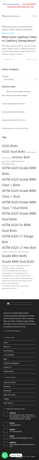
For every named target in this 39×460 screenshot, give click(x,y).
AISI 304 (28, 152)
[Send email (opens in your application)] (32, 9)
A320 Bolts (10, 146)
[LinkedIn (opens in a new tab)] (18, 9)
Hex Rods (27, 265)
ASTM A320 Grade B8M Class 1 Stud (19, 194)
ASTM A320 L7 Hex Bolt (19, 247)
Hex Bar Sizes (20, 265)
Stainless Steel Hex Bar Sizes (10, 281)
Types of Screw (24, 286)
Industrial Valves (10, 382)
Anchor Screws (6, 161)
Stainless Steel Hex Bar (26, 278)
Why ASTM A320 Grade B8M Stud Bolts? (14, 95)
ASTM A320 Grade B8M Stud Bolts (19, 216)
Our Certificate (9, 355)
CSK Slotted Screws (23, 252)
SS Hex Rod (5, 278)
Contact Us (7, 367)
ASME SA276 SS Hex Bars (18, 161)
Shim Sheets (8, 403)
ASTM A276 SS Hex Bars (8, 164)
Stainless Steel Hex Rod (24, 281)
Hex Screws (5, 268)
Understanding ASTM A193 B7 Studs (13, 104)
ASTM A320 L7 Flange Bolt (17, 239)
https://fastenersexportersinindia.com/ (22, 445)
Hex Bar (13, 265)
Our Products (8, 351)
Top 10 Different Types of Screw (11, 286)
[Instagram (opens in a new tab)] (14, 9)
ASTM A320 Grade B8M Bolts (19, 171)
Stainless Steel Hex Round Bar (10, 283)
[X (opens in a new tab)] (7, 9)
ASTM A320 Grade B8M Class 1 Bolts (19, 182)
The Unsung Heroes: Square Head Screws (15, 128)
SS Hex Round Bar (14, 278)
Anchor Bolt (21, 157)
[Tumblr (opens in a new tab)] (22, 9)
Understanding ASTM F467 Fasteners (14, 120)
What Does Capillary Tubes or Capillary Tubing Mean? (19, 38)
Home (6, 343)
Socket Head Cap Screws (20, 273)
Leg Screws (12, 268)
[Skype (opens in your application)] (25, 9)
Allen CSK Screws (6, 158)
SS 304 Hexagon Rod (7, 275)
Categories (5, 76)
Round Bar (7, 391)
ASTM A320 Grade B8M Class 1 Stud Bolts (19, 205)
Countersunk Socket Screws (9, 252)
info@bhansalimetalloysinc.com (20, 7)
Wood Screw (13, 288)
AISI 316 (33, 152)
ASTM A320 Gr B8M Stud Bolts (16, 228)
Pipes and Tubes (8, 33)
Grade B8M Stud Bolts (18, 261)
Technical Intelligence (11, 363)
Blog (5, 359)
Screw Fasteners (23, 270)
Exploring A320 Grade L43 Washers (13, 112)
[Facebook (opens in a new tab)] (10, 9)
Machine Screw (20, 268)
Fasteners (7, 386)
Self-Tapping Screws (7, 273)
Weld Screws (5, 288)
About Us (7, 347)
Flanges (6, 399)
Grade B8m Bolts (14, 256)
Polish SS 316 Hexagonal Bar (10, 270)
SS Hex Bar (17, 275)
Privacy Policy (8, 371)
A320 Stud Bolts (13, 151)
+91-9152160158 (29, 4)
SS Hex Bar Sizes (25, 275)
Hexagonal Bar (6, 265)
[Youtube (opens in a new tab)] (29, 9)
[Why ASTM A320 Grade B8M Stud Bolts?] (18, 91)
